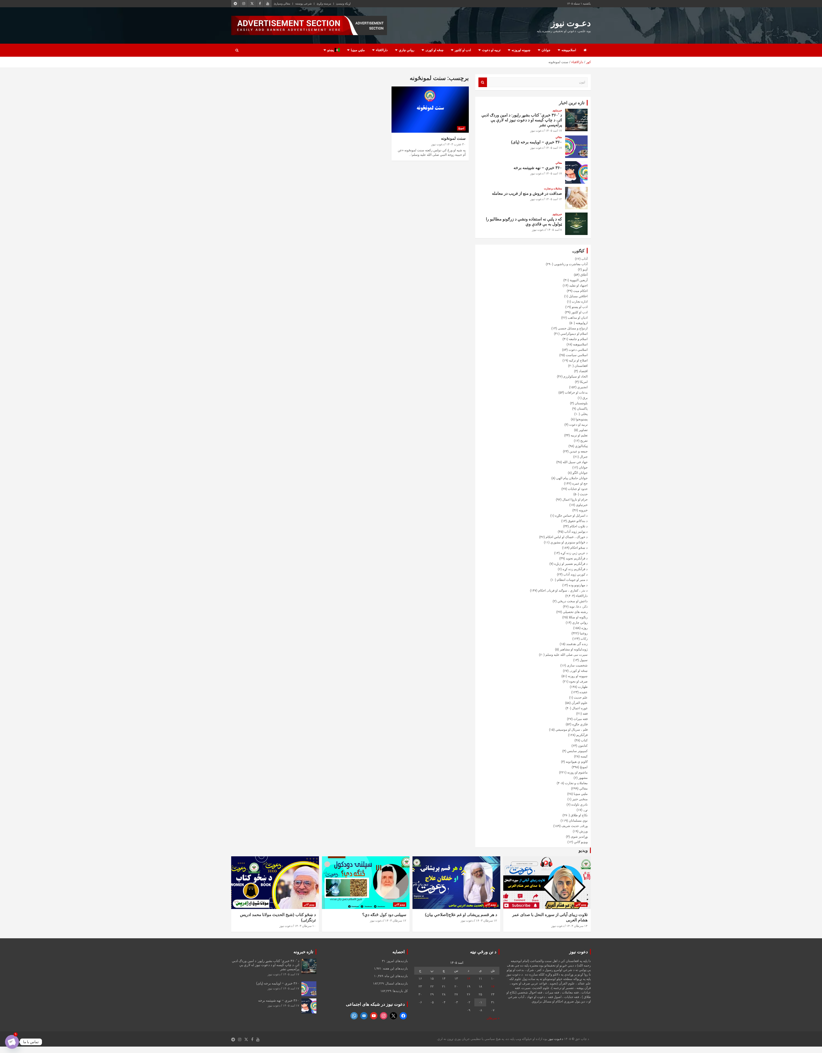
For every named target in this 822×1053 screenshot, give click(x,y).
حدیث (584, 494)
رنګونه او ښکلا (578, 617)
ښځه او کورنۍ (434, 50)
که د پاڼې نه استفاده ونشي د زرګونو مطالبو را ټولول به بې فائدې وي (524, 221)
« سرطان (493, 1018)
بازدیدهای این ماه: (395, 976)
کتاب (584, 740)
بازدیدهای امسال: (396, 983)
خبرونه (583, 510)
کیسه (584, 756)
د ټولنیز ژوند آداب (576, 532)
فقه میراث (580, 719)
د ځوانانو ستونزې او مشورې (569, 542)
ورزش (583, 831)
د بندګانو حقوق (578, 521)
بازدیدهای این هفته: (394, 968)
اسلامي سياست (577, 355)
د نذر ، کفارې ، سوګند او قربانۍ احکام (563, 590)
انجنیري (582, 387)
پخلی (584, 414)
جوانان (546, 50)
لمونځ (461, 128)
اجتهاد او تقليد (578, 285)
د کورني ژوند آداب (575, 574)
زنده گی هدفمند (577, 644)
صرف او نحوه (578, 681)
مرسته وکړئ (324, 3)
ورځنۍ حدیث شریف (574, 826)
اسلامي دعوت (578, 350)
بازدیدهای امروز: (396, 961)
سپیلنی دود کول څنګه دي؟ (384, 914)
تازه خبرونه (303, 951)
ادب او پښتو (580, 307)
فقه (585, 713)
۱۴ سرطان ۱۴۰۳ (577, 926)
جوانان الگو (580, 473)
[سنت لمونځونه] (430, 109)
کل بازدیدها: (399, 991)
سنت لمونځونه (453, 138)
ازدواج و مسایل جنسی (573, 328)
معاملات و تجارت (553, 188)
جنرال (584, 457)
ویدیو (583, 850)
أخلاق (584, 275)
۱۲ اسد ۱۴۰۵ (553, 199)
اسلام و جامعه (578, 339)
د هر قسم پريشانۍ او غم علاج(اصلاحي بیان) (461, 914)
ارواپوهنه (582, 323)
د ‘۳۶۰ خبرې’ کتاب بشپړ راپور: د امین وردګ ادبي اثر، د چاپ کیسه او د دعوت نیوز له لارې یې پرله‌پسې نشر (521, 120)
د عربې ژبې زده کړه (574, 553)
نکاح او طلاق (579, 815)
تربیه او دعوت (491, 50)
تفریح (584, 441)
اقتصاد (583, 371)
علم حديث (581, 697)
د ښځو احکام (579, 548)
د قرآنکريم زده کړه (575, 569)
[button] (809, 1040)
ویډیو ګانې (581, 842)
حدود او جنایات (578, 489)
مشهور (583, 778)
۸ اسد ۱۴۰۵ (554, 229)
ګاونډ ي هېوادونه (577, 762)
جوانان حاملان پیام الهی (572, 478)
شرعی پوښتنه (303, 3)
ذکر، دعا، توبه (578, 606)
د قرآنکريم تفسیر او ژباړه (571, 564)
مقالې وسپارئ (282, 3)
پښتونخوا (582, 419)
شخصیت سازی (577, 665)
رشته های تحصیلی (575, 612)
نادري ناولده (579, 804)
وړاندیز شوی (579, 837)
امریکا (584, 382)
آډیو (585, 269)
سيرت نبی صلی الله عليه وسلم (566, 655)
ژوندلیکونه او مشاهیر (574, 649)
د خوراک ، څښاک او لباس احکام (567, 537)
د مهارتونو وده (578, 585)
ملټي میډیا (358, 50)
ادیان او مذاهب (578, 318)
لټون (482, 82)
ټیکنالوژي (581, 446)
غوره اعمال (580, 708)
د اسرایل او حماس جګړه (571, 516)
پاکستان (582, 408)
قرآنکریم (582, 735)
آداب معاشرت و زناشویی (571, 264)
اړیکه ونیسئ (343, 3)
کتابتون (583, 746)
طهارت (583, 687)
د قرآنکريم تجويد (577, 558)
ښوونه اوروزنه (521, 50)
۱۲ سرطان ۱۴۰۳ (486, 920)
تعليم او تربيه (579, 435)
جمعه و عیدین (578, 451)
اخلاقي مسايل (578, 296)
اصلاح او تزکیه (578, 360)
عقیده (583, 692)
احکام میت (580, 291)
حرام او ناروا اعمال (575, 499)
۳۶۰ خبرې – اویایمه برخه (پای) (536, 142)
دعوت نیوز (437, 144)
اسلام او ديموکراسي (574, 334)
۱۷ (492, 986)
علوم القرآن (580, 703)
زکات (584, 639)
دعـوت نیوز (571, 23)
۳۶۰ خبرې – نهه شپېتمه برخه (538, 167)
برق (585, 398)
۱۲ (468, 978)
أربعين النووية (579, 280)
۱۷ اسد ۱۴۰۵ (553, 130)
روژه (584, 628)
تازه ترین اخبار (572, 102)
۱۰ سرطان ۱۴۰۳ (305, 926)
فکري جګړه (580, 724)
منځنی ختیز (580, 799)
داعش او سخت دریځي (572, 601)
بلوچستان (581, 403)
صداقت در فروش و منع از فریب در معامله (527, 193)
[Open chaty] (12, 1042)
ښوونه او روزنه (578, 676)
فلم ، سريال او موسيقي (571, 730)
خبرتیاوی (557, 110)
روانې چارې (406, 50)
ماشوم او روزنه (577, 772)
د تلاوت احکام (579, 526)
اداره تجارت (580, 301)
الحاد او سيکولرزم (575, 376)
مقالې (558, 137)
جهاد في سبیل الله (575, 462)
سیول (584, 660)
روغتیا (584, 633)
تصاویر (583, 430)
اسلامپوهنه (568, 50)
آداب (584, 259)
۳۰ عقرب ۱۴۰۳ (456, 144)
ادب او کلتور (463, 50)
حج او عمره (580, 483)
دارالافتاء (382, 50)
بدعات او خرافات (576, 392)
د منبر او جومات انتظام (572, 580)
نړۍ (585, 810)
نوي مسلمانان (578, 820)
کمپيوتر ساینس (577, 751)
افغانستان (581, 366)
